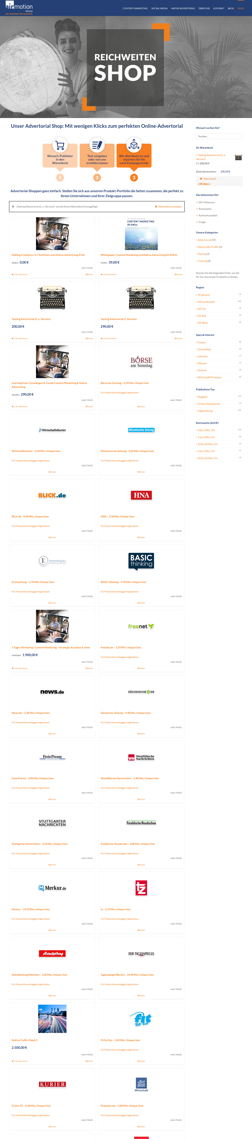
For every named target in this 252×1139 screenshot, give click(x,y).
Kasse (207, 183)
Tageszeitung (205, 410)
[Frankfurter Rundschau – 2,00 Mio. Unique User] (141, 822)
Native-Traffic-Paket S (24, 1040)
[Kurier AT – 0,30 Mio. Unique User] (52, 1084)
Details (90, 274)
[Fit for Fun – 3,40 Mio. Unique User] (141, 1018)
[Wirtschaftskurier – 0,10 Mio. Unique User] (52, 429)
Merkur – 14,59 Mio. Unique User (31, 909)
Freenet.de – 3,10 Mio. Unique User (121, 647)
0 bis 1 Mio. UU (206, 430)
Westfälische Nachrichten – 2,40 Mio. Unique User (130, 778)
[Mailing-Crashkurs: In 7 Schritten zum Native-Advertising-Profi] (52, 233)
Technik (202, 370)
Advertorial (204, 239)
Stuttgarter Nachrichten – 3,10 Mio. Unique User (40, 843)
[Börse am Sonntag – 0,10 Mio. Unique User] (141, 361)
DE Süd (202, 315)
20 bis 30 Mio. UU (208, 458)
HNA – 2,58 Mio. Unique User (117, 516)
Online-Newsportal (209, 403)
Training (202, 260)
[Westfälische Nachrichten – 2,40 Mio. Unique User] (141, 757)
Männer (202, 363)
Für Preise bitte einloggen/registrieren (120, 392)
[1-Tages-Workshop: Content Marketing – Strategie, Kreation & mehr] (52, 626)
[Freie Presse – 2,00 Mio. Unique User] (52, 757)
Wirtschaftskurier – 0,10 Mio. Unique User (36, 451)
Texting (202, 253)
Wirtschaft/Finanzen (210, 377)
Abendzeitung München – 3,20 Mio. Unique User (39, 974)
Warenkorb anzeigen (170, 206)
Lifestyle (203, 356)
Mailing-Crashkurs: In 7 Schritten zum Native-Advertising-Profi (48, 254)
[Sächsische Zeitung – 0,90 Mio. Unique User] (141, 691)
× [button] (196, 155)
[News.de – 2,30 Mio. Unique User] (52, 691)
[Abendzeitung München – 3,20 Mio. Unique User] (52, 953)
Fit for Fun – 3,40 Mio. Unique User (120, 1040)
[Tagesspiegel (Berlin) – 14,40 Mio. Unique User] (141, 953)
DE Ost (202, 308)
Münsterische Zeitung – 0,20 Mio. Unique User (127, 451)
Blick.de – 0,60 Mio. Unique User (30, 516)
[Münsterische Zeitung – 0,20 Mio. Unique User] (141, 429)
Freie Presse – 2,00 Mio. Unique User (33, 778)
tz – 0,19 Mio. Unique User (116, 909)
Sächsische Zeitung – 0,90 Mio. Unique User (126, 712)
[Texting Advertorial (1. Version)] (141, 297)
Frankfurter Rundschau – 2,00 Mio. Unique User (128, 843)
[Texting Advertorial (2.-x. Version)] (52, 297)
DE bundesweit (206, 301)
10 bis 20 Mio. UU (208, 444)
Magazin (203, 396)
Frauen (202, 342)
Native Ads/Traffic (208, 246)
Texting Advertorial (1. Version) (119, 319)
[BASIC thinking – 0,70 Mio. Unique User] (141, 560)
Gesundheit (204, 349)
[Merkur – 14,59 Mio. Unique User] (52, 888)
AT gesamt (204, 294)
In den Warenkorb (21, 274)
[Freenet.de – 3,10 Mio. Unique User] (141, 626)
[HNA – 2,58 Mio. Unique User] (141, 495)
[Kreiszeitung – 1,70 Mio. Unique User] (52, 560)
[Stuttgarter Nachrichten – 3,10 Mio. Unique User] (52, 822)
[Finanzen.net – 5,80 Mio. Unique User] (141, 1084)
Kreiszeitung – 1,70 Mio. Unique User (33, 582)
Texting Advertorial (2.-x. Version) (31, 319)
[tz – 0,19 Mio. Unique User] (141, 888)
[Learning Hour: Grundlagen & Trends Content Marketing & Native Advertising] (52, 361)
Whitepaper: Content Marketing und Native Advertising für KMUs (139, 254)
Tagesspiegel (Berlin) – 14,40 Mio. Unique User (127, 974)
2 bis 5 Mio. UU (206, 451)
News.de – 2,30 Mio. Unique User (31, 712)
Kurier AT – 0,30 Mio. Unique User (31, 1105)
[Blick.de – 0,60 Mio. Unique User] (52, 495)
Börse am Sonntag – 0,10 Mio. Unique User (125, 383)
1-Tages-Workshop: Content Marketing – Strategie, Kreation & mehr (51, 647)
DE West (203, 322)
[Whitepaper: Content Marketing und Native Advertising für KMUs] (141, 233)
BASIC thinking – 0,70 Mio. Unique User (123, 582)
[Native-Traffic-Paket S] (52, 1018)
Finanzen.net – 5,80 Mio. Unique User (122, 1105)
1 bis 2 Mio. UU (206, 437)
